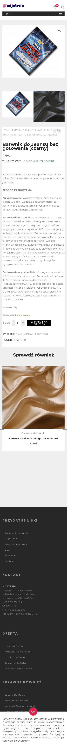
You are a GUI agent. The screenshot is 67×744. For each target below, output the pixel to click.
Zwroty (9, 550)
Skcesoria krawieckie (16, 700)
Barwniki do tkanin (47, 130)
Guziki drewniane (15, 657)
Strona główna (12, 130)
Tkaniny (28, 130)
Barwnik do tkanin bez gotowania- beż (33, 438)
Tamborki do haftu (16, 663)
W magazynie (47, 161)
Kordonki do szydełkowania (20, 706)
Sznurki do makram (16, 695)
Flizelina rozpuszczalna (18, 668)
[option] (33, 408)
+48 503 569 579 (16, 609)
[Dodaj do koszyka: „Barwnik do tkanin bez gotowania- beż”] (33, 383)
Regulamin (11, 538)
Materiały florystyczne (17, 651)
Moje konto (11, 555)
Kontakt (9, 561)
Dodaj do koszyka (40, 323)
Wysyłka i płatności (16, 544)
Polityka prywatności (17, 533)
